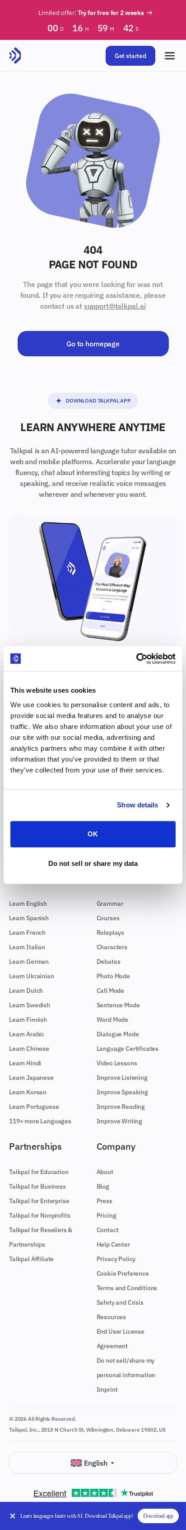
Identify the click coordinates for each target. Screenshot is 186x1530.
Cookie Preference (123, 1273)
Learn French (27, 932)
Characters (112, 947)
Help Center (113, 1244)
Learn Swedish (29, 1005)
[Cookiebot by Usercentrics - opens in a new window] (136, 659)
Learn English (28, 903)
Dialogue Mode (118, 1034)
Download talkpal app (98, 400)
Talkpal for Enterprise (39, 1201)
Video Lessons (117, 1063)
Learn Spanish (29, 918)
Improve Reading (121, 1107)
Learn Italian (27, 947)
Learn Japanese (31, 1077)
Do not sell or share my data (93, 863)
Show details (137, 805)
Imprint (107, 1389)
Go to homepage (93, 343)
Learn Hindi (25, 1063)
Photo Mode (113, 976)
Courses (108, 918)
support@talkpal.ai (115, 306)
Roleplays (111, 932)
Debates (109, 961)
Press (104, 1201)
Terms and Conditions (127, 1288)
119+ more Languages (40, 1121)
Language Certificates (128, 1048)
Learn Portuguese (34, 1107)
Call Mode (111, 990)
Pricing (106, 1215)
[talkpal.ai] (15, 55)
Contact (108, 1230)
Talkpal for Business (37, 1186)
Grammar (110, 903)
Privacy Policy (116, 1259)
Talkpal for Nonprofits (39, 1215)
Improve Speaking (122, 1092)
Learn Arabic (26, 1034)
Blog (103, 1186)
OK (93, 834)
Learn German (29, 961)
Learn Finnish (28, 1019)
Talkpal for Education (39, 1172)
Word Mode (113, 1019)
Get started (130, 56)
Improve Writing (120, 1121)
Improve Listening (122, 1077)
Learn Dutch (26, 990)
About (105, 1172)
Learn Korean (27, 1092)
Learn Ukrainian (31, 976)
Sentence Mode (118, 1005)
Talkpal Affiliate (31, 1259)
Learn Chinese (29, 1048)
